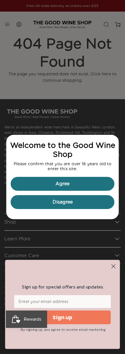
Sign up (62, 317)
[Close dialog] (113, 266)
